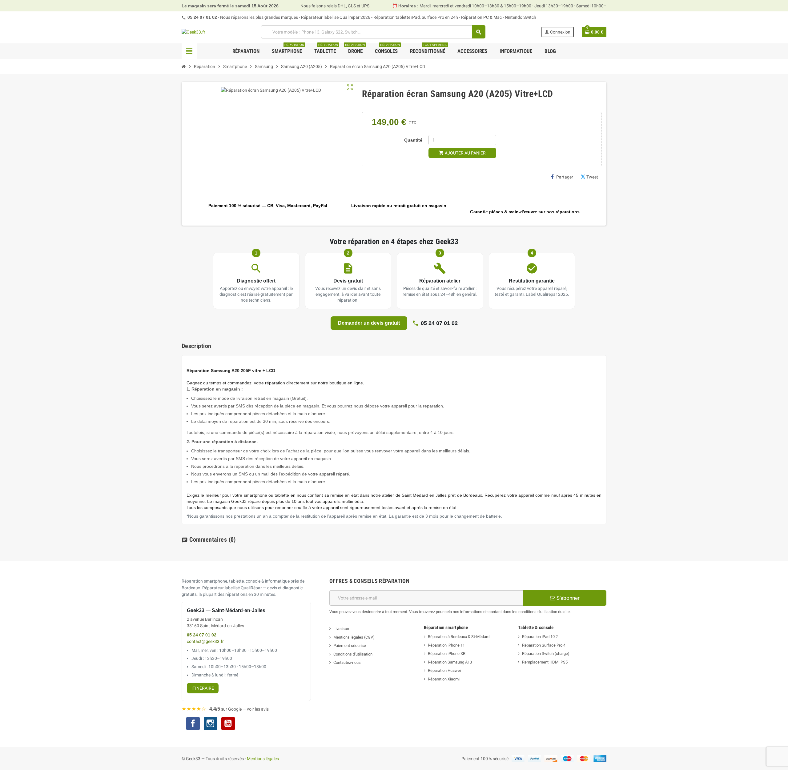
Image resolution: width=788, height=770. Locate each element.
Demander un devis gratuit (369, 323)
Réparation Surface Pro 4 (543, 645)
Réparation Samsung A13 (450, 662)
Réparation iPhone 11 (446, 645)
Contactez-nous (347, 662)
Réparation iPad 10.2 (540, 636)
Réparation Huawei (444, 670)
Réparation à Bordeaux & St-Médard (458, 636)
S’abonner (567, 598)
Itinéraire (202, 688)
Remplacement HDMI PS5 (545, 662)
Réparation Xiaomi (444, 679)
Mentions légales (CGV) (354, 637)
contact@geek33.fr (205, 641)
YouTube (228, 724)
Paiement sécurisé (349, 645)
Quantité (413, 140)
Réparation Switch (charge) (545, 653)
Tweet (592, 176)
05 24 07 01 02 (202, 17)
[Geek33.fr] (193, 31)
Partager (564, 176)
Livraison (341, 628)
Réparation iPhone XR (446, 653)
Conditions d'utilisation (352, 654)
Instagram (210, 724)
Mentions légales (263, 758)
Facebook (193, 723)
